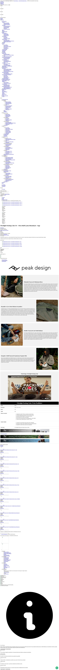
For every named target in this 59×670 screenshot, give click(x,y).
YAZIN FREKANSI (5, 95)
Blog (2, 183)
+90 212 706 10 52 (6, 572)
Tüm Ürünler (5, 48)
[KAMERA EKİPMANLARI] (6, 88)
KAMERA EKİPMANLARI (6, 79)
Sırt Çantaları (5, 44)
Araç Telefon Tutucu (6, 40)
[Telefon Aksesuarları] (3, 433)
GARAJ (3, 96)
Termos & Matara (4, 59)
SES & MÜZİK (4, 21)
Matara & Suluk (6, 76)
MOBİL (3, 32)
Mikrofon (3, 30)
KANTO (3, 93)
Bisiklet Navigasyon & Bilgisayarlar (9, 154)
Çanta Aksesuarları (8, 132)
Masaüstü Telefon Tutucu (7, 41)
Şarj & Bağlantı (4, 36)
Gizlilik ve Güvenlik (6, 560)
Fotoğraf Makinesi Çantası (7, 170)
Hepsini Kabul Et (3, 669)
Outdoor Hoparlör (6, 27)
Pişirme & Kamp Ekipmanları (6, 57)
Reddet (53, 646)
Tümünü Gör (7, 104)
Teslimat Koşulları (6, 557)
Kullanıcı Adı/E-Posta (3, 190)
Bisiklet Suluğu (8, 148)
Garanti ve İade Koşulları (7, 559)
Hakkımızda (5, 567)
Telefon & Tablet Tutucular (7, 553)
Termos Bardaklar (6, 60)
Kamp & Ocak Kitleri (7, 58)
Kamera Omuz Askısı (7, 84)
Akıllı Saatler (4, 68)
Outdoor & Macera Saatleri (9, 158)
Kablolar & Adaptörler (7, 38)
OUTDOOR (4, 52)
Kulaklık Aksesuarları (7, 24)
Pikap (4, 110)
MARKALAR (4, 89)
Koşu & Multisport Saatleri (7, 69)
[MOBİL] (3, 42)
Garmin (3, 92)
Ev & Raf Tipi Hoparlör (9, 105)
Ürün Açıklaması (4, 259)
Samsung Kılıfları (6, 34)
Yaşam (3, 198)
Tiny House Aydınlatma (7, 65)
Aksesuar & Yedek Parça (7, 83)
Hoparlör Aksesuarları (7, 29)
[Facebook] (5, 549)
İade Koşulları (4, 261)
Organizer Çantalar (8, 131)
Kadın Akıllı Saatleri (6, 70)
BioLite (3, 90)
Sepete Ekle (2, 249)
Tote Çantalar (5, 47)
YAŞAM (3, 43)
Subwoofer (5, 28)
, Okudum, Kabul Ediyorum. (8, 534)
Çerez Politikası (6, 561)
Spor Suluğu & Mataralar (7, 61)
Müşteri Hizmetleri (6, 565)
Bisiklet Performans (6, 77)
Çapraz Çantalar (6, 45)
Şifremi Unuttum (7, 194)
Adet (1, 247)
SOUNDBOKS (4, 94)
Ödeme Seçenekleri (4, 260)
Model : (4, 230)
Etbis (4, 568)
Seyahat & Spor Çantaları (7, 552)
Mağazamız (1, 3)
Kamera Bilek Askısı (6, 85)
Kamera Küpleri (6, 171)
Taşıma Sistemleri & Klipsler (8, 87)
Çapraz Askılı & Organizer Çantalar (10, 139)
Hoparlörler (3, 25)
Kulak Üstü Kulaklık (7, 23)
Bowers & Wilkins (4, 91)
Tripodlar (3, 81)
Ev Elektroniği (4, 50)
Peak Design (2, 227)
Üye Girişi (3, 189)
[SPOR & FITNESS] (5, 78)
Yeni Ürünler (5, 564)
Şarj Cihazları (7, 118)
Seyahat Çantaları (8, 130)
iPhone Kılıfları (8, 114)
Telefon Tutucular (4, 39)
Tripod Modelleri (6, 82)
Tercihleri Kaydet (8, 669)
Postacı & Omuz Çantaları (7, 46)
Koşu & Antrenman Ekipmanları (6, 74)
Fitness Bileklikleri (8, 162)
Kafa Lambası (6, 64)
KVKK (5, 562)
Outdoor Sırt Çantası (6, 54)
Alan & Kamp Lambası (7, 63)
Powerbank (5, 37)
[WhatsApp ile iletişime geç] (57, 668)
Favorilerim (1, 1)
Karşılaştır (1, 445)
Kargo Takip (2, 2)
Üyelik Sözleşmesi (6, 558)
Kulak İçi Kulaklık (8, 101)
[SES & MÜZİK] (4, 31)
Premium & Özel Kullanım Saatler (8, 71)
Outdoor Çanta (4, 53)
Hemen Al (2, 250)
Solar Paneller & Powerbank (8, 56)
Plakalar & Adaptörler (8, 180)
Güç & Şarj (3, 55)
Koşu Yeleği (5, 75)
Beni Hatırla (3, 194)
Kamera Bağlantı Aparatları (6, 86)
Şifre (1, 192)
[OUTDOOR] (4, 66)
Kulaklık (3, 22)
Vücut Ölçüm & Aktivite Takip (8, 73)
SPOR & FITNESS (4, 67)
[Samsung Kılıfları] (24, 442)
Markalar (3, 182)
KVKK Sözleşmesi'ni (4, 534)
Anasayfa (3, 197)
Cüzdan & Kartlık (4, 49)
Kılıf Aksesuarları (6, 35)
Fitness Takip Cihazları (5, 72)
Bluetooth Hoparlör (6, 26)
